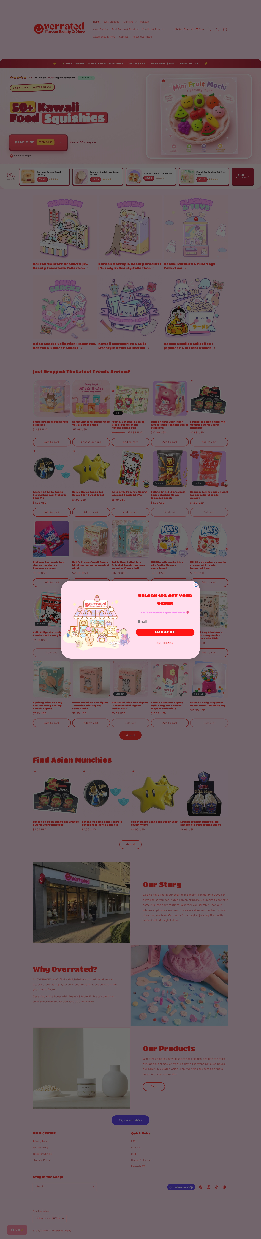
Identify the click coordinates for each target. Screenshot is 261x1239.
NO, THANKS (165, 643)
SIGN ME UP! (165, 632)
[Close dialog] (196, 584)
